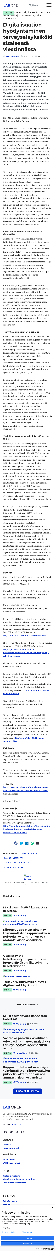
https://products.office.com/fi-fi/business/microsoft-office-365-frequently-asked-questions (26, 652)
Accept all (27, 1238)
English (17, 1124)
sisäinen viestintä (13, 858)
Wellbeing (12, 56)
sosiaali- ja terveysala (16, 863)
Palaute (6, 1204)
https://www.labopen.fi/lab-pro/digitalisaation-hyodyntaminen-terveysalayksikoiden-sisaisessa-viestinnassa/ (27, 829)
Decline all (27, 1243)
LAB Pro (8, 13)
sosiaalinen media (13, 867)
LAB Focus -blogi (11, 1163)
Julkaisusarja (9, 1159)
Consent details (8, 1232)
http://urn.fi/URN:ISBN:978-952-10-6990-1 (24, 635)
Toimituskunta (10, 1201)
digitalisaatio (30, 853)
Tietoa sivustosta (11, 1176)
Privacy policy (27, 1232)
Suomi (6, 1124)
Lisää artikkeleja (27, 1091)
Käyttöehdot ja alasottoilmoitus (19, 1179)
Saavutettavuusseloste (14, 1183)
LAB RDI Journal (11, 1148)
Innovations (21, 1053)
